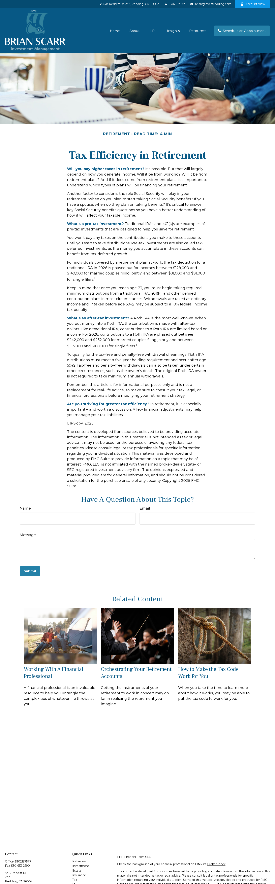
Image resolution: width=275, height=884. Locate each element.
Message (28, 535)
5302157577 (177, 4)
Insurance (79, 875)
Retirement (80, 861)
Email (145, 508)
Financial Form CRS (137, 857)
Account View (255, 4)
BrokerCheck (216, 864)
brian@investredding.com (213, 4)
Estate (77, 870)
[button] (115, 30)
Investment (80, 866)
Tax (74, 880)
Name (25, 508)
